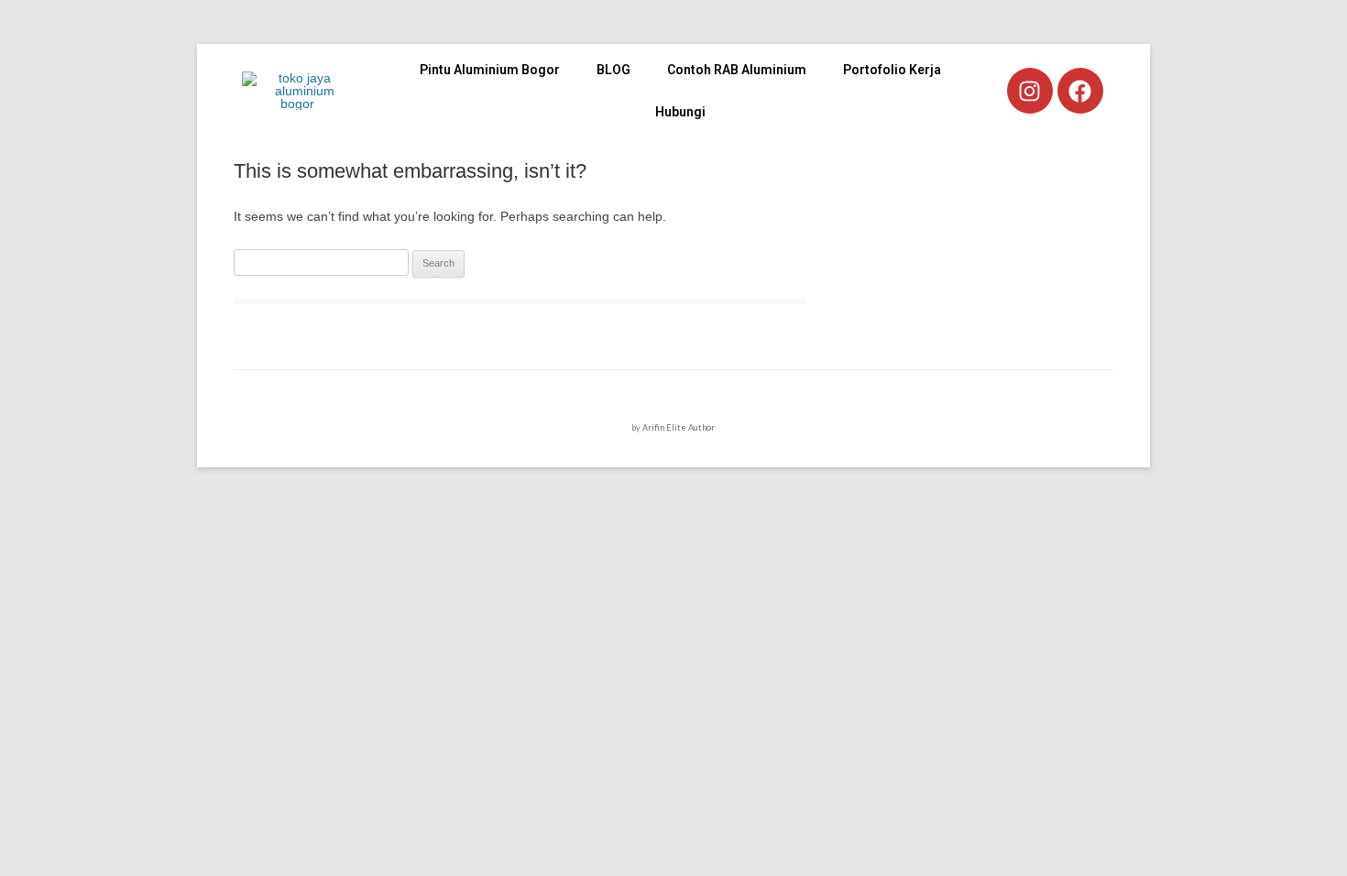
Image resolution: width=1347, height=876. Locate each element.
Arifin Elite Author (678, 427)
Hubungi (680, 111)
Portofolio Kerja (892, 69)
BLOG (613, 69)
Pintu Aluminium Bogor (490, 69)
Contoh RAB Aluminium (736, 69)
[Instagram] (1030, 91)
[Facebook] (1080, 91)
